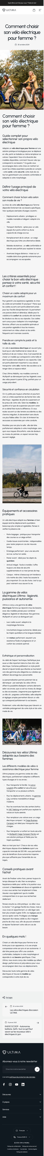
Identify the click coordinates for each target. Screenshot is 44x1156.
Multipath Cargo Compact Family (22, 834)
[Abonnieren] (35, 1109)
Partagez (9, 997)
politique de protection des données (22, 1117)
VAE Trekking (13, 809)
